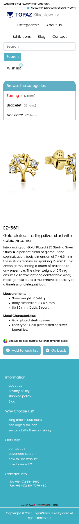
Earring (21, 95)
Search (12, 56)
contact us (17, 448)
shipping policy (20, 396)
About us (54, 25)
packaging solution (23, 425)
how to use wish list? (24, 459)
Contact (59, 36)
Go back (58, 350)
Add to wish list (25, 350)
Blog (41, 36)
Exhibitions (22, 36)
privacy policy (19, 391)
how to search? (20, 464)
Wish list (14, 67)
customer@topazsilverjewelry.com (53, 7)
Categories (27, 25)
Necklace (22, 115)
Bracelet (21, 105)
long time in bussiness (25, 419)
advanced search (22, 453)
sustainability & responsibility (30, 430)
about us (15, 385)
